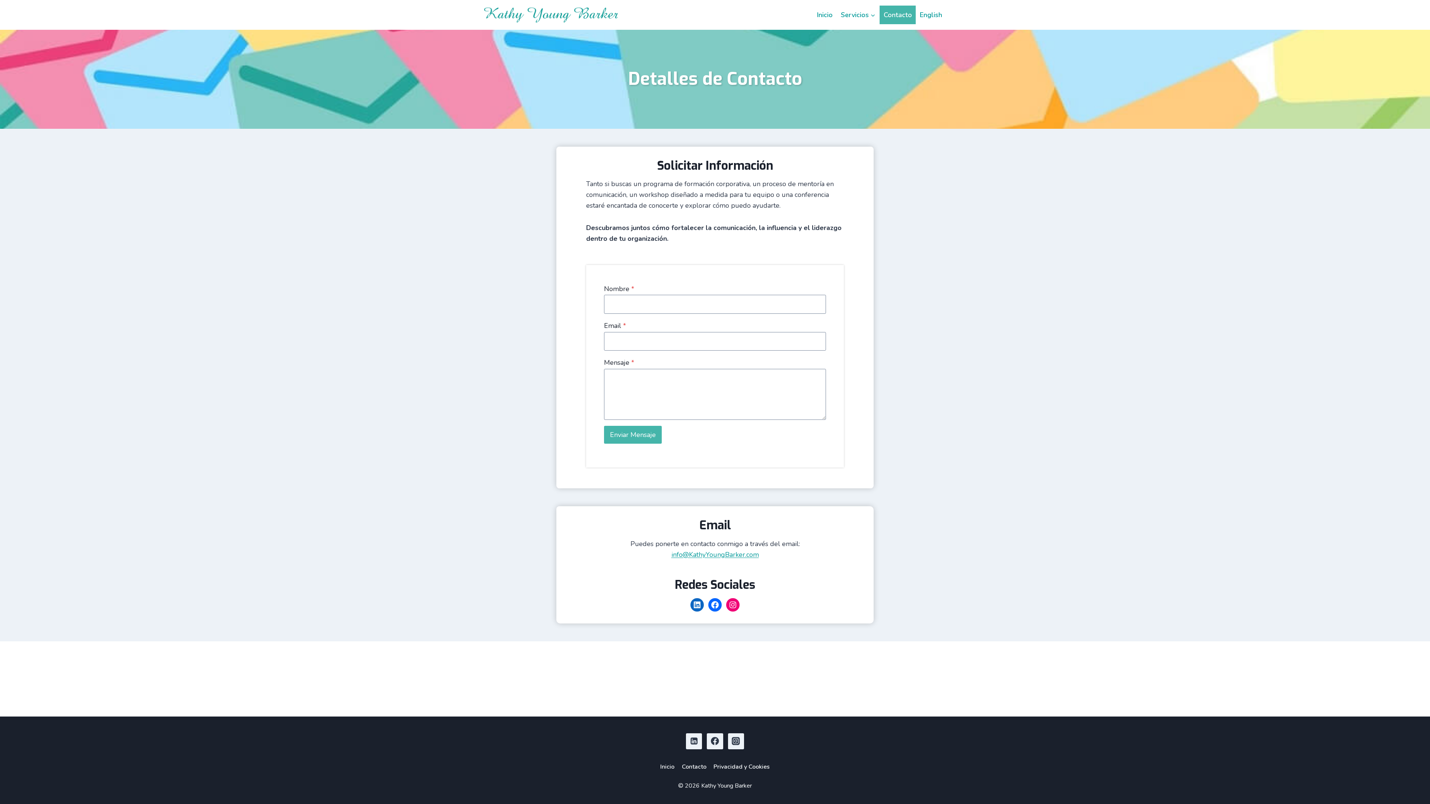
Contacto (898, 14)
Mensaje (619, 362)
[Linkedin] (694, 741)
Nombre (619, 288)
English (931, 14)
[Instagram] (736, 741)
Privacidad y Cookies (742, 767)
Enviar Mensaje (633, 434)
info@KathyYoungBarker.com (715, 554)
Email (615, 325)
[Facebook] (715, 741)
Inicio (825, 14)
